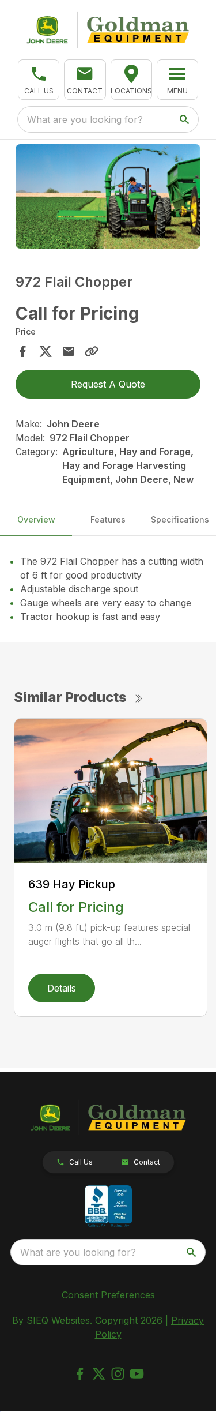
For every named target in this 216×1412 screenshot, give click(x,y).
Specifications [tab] (180, 519)
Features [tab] (108, 519)
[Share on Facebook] (22, 351)
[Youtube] (137, 1374)
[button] (38, 79)
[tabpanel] (108, 198)
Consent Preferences (108, 1295)
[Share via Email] (68, 351)
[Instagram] (118, 1374)
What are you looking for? (85, 119)
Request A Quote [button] (108, 384)
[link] (131, 79)
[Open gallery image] (108, 196)
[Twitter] (99, 1374)
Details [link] (61, 988)
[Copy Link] (91, 351)
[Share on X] (45, 351)
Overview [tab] (36, 519)
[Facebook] (80, 1374)
